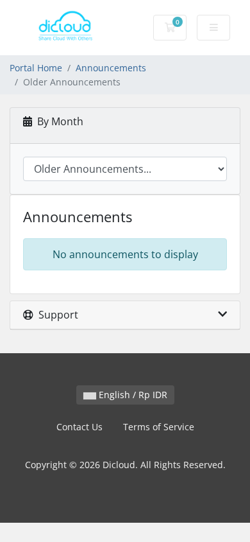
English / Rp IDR (131, 395)
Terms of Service (158, 427)
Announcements (111, 68)
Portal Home (36, 68)
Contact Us (79, 427)
